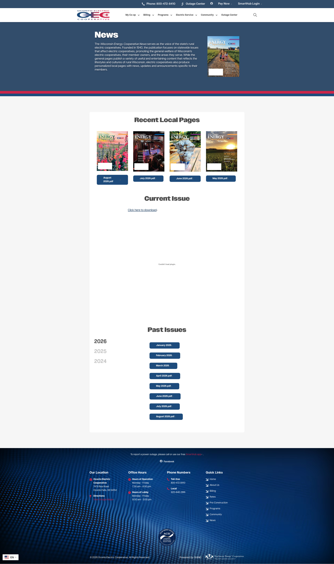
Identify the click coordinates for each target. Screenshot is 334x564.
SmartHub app (193, 454)
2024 (100, 361)
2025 (100, 351)
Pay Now (224, 3)
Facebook (167, 461)
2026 (100, 341)
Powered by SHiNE (190, 557)
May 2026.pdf (220, 178)
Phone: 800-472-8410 (158, 3)
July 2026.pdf (147, 178)
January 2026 (163, 345)
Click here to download (142, 210)
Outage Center (193, 3)
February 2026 (164, 355)
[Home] (93, 15)
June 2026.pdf (184, 179)
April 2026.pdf (164, 376)
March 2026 (162, 366)
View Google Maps (103, 500)
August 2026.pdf (108, 180)
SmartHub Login (249, 3)
